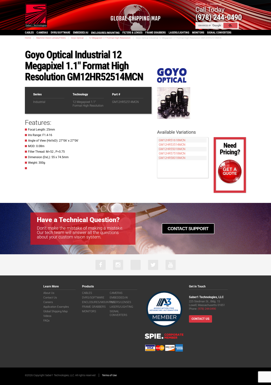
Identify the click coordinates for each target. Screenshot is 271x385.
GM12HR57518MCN (172, 153)
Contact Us (216, 4)
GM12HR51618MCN (172, 140)
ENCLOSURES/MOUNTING (98, 302)
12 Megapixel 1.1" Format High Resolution (110, 38)
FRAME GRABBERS (155, 32)
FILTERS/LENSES (120, 302)
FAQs (46, 320)
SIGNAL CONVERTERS (219, 32)
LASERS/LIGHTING (179, 32)
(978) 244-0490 (218, 17)
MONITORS (198, 32)
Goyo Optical (77, 38)
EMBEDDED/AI (80, 32)
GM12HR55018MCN (172, 149)
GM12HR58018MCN (172, 158)
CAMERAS (42, 32)
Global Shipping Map (55, 311)
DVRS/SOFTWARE (60, 32)
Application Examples (56, 306)
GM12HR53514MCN (172, 144)
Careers (48, 302)
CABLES (29, 32)
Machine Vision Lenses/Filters (51, 38)
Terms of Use (109, 375)
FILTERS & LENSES (132, 32)
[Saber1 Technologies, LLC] (36, 15)
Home (28, 38)
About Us (200, 4)
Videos (47, 316)
